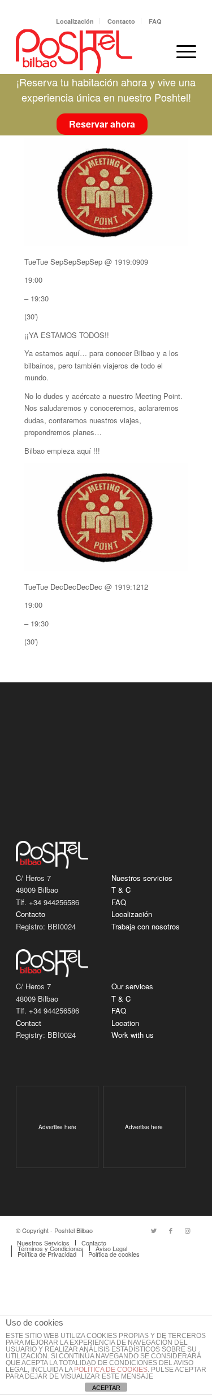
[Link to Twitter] (153, 1230)
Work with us (132, 1034)
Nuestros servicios (141, 877)
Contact (28, 1022)
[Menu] (180, 51)
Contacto (121, 21)
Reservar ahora (102, 123)
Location (125, 1022)
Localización (75, 21)
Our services (132, 986)
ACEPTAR (106, 1387)
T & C (121, 889)
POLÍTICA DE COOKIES (111, 1370)
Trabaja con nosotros (145, 926)
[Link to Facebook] (170, 1230)
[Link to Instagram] (187, 1230)
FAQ (155, 21)
